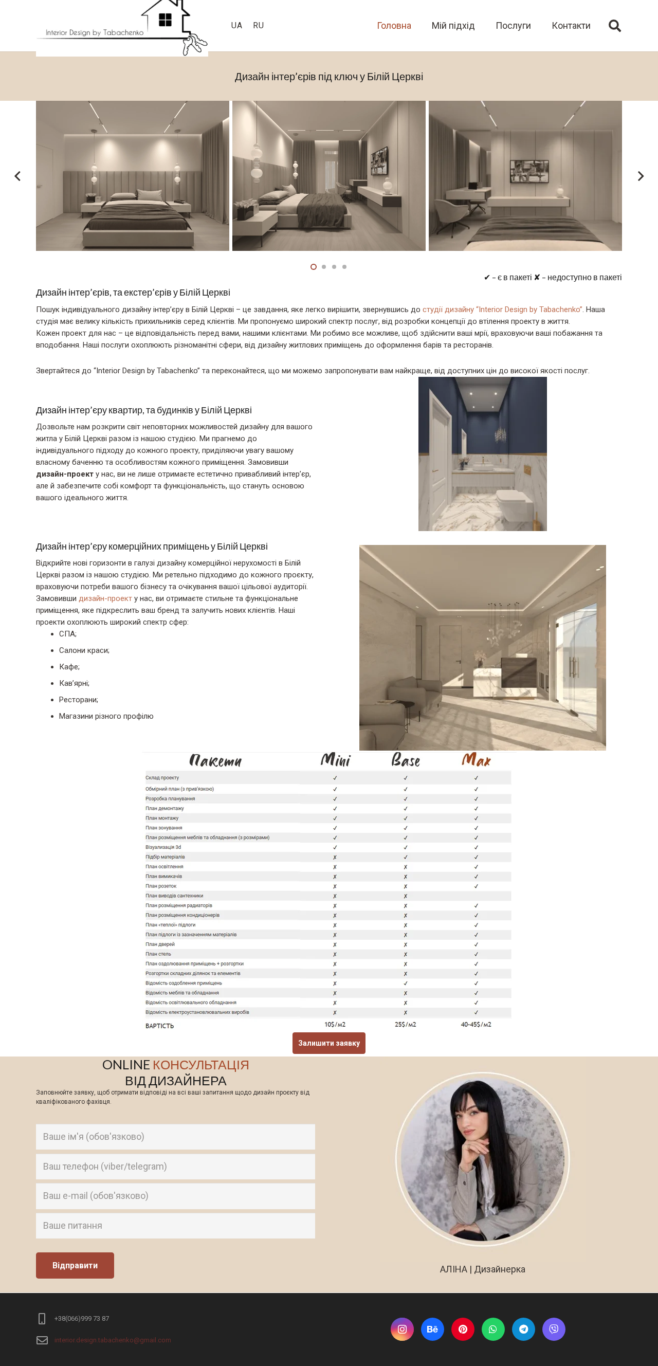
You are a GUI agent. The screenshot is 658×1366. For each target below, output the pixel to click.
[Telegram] (523, 1329)
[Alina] (553, 1329)
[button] (313, 267)
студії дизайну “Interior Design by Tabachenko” (502, 309)
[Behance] (432, 1329)
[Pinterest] (462, 1329)
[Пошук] (614, 26)
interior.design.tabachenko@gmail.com (112, 1340)
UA (237, 25)
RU (258, 25)
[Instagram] (402, 1329)
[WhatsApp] (493, 1329)
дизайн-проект (105, 598)
